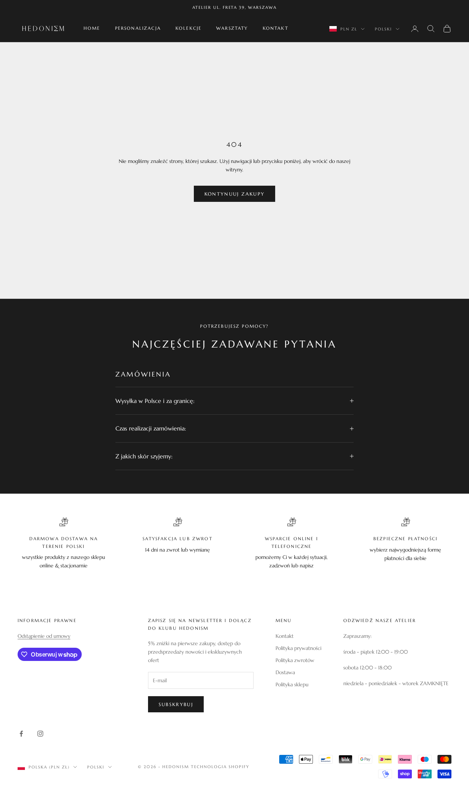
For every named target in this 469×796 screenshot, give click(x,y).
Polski (383, 29)
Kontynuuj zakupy (234, 194)
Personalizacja (138, 28)
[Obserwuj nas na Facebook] (21, 733)
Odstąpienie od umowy (44, 636)
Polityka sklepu (292, 684)
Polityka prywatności (298, 648)
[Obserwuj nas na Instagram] (40, 733)
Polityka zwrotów (295, 660)
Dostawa (285, 672)
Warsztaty (232, 28)
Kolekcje (189, 28)
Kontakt (275, 28)
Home (92, 28)
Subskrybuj (176, 704)
